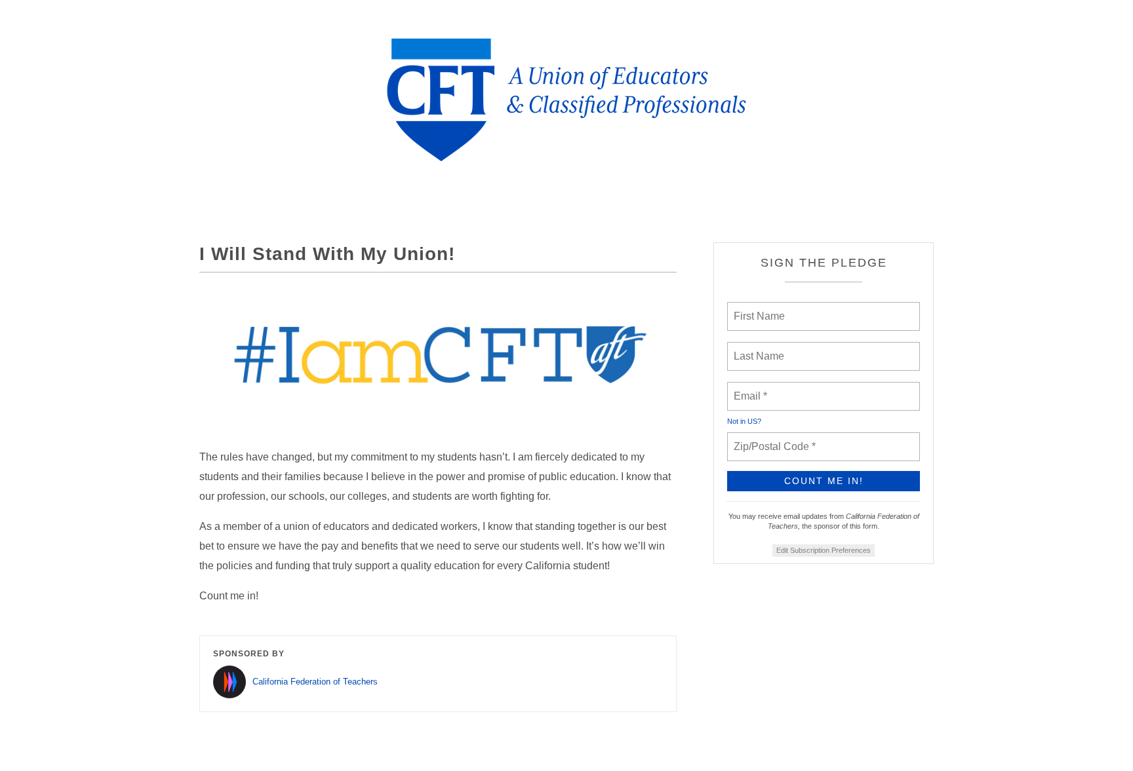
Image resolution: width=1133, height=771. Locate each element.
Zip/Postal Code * (772, 439)
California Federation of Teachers (315, 681)
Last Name (756, 348)
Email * (749, 388)
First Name (758, 308)
